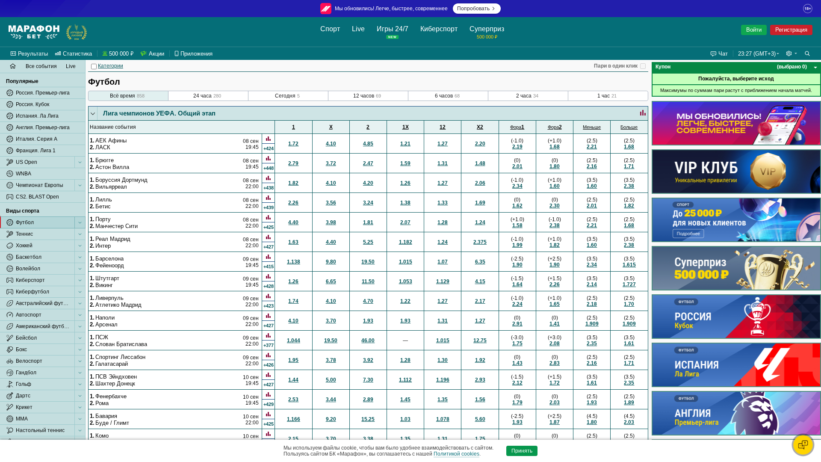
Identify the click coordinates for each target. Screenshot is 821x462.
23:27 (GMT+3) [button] (757, 53)
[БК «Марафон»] (34, 32)
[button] (791, 53)
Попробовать (473, 9)
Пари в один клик (616, 66)
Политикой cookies (456, 454)
